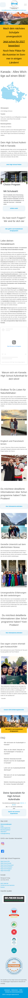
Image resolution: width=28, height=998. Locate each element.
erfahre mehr (14, 208)
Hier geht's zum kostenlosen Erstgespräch (14, 229)
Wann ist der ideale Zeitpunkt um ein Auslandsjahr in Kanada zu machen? (14, 751)
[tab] (14, 743)
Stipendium (3, 831)
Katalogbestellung (5, 833)
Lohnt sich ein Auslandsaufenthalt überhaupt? (14, 769)
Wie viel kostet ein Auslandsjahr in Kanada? (14, 743)
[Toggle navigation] (25, 4)
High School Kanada (6, 863)
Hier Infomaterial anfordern (14, 506)
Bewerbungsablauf (5, 829)
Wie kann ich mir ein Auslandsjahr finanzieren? (14, 776)
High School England (6, 868)
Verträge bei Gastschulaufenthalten (14, 991)
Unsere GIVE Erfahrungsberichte (14, 709)
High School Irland (5, 870)
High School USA (5, 861)
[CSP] (14, 932)
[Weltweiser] (14, 912)
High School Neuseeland (7, 865)
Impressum (7, 990)
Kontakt (4, 10)
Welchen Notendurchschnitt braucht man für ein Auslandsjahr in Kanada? (14, 761)
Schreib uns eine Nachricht (7, 885)
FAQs (2, 826)
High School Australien (6, 867)
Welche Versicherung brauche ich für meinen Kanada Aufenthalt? (14, 783)
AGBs (20, 990)
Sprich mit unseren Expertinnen (14, 812)
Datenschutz (14, 990)
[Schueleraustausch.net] (14, 941)
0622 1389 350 (4, 883)
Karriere (3, 887)
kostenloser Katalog (11, 10)
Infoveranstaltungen (21, 10)
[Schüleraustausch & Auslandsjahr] (14, 4)
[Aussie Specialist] (14, 950)
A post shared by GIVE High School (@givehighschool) (14, 362)
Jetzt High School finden (14, 164)
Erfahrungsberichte (5, 828)
